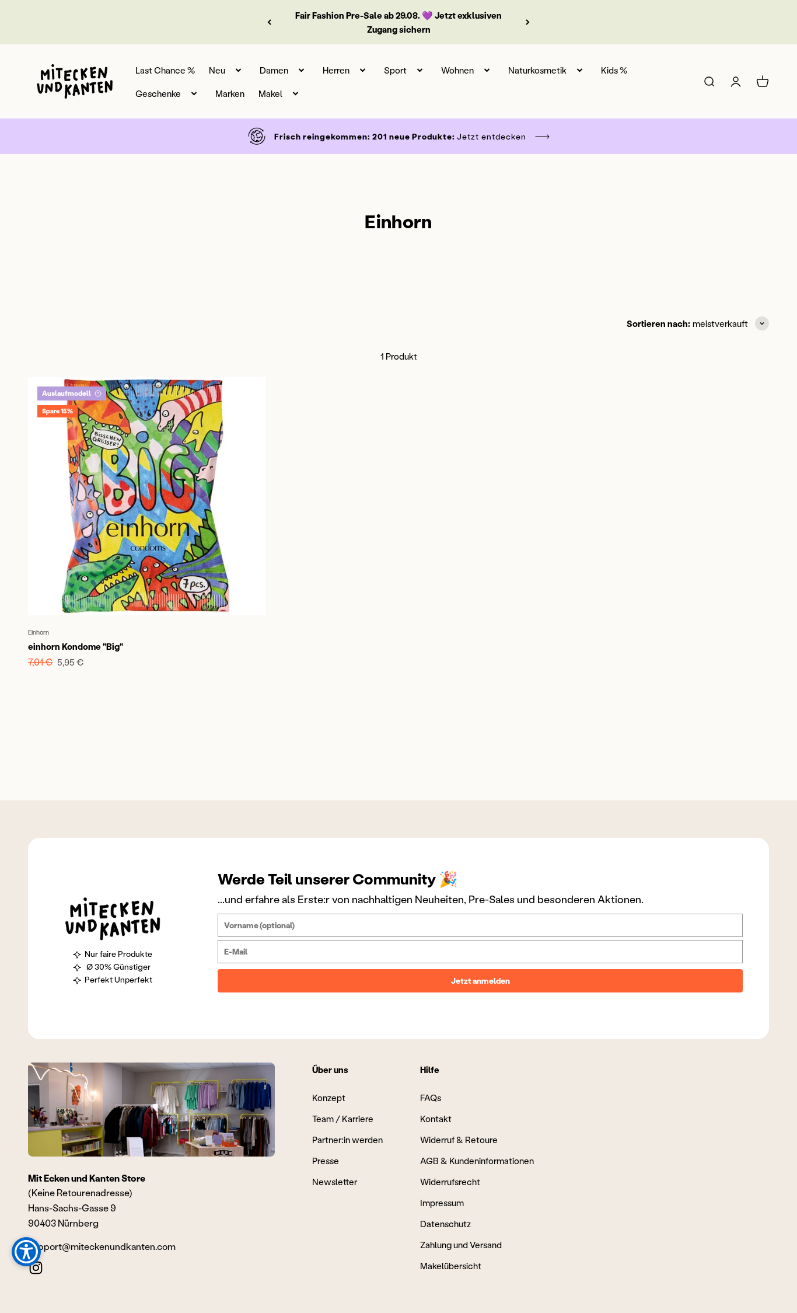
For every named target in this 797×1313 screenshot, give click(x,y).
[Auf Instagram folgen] (36, 1268)
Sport (395, 70)
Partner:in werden (347, 1139)
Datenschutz (445, 1224)
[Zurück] (269, 22)
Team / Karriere (342, 1118)
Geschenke (158, 93)
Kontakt (436, 1118)
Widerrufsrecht (450, 1181)
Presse (325, 1160)
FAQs (430, 1097)
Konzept (328, 1097)
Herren (336, 70)
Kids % (614, 70)
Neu (217, 70)
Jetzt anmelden (480, 980)
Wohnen (457, 70)
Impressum (442, 1202)
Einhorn (38, 632)
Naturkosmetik (537, 70)
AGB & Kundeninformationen (477, 1160)
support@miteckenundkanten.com (102, 1246)
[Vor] (528, 22)
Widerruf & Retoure (459, 1139)
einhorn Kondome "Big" (75, 646)
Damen (274, 70)
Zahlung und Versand (461, 1245)
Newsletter (334, 1181)
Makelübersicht (450, 1266)
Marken (229, 93)
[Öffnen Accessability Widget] (26, 1251)
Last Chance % (165, 70)
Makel (270, 93)
